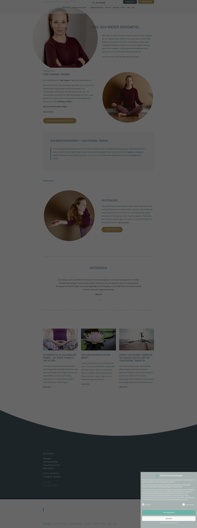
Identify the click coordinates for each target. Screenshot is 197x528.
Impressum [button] (177, 525)
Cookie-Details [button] (160, 525)
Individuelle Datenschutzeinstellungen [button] (169, 523)
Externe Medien (189, 505)
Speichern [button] (169, 518)
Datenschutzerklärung (187, 498)
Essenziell (148, 505)
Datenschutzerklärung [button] (170, 525)
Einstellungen (169, 500)
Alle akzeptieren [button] (168, 512)
